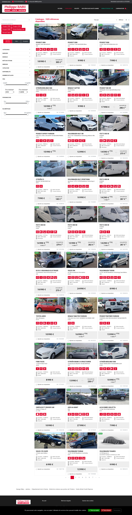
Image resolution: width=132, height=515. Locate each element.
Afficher (121, 20)
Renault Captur (6, 32)
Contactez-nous (6, 1)
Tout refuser (107, 510)
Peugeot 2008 (17, 26)
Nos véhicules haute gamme (90, 8)
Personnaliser (117, 510)
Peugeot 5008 (6, 29)
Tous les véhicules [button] (7, 41)
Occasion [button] (25, 41)
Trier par (96, 20)
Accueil (60, 8)
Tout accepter (94, 510)
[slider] (5, 85)
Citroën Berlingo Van (18, 29)
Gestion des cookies (87, 500)
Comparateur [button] (121, 8)
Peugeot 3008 (6, 26)
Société (76, 8)
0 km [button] (16, 41)
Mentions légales (66, 500)
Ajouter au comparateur (44, 67)
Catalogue (68, 8)
